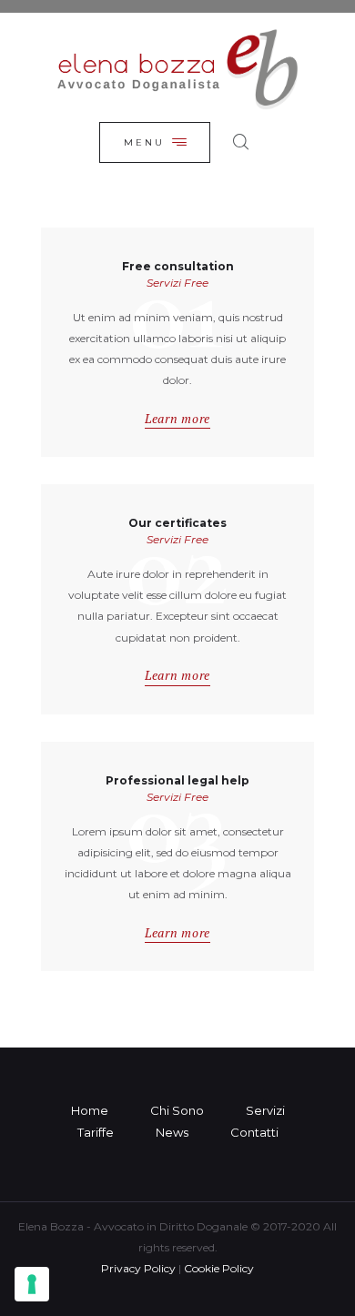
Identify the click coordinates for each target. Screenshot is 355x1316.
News (172, 1132)
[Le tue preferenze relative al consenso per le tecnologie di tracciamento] (32, 1284)
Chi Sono (177, 1110)
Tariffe (95, 1132)
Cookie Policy (219, 1268)
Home (89, 1110)
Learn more (177, 418)
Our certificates (177, 523)
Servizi (265, 1110)
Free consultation (178, 266)
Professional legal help (177, 780)
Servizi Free (177, 282)
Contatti (254, 1132)
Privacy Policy (138, 1268)
